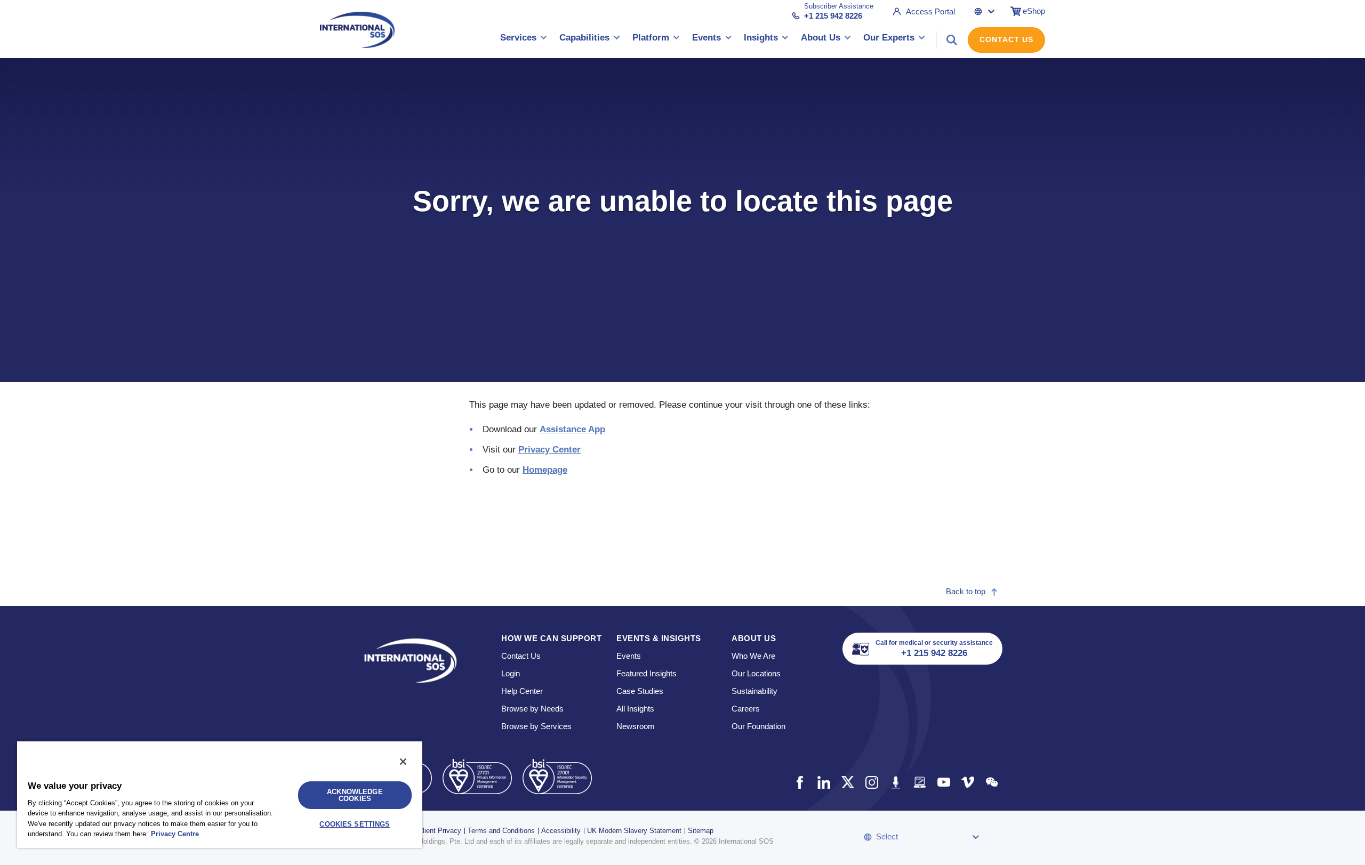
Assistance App (572, 429)
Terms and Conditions (501, 831)
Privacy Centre (175, 834)
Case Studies (639, 691)
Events (628, 655)
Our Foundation (758, 726)
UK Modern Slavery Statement (634, 831)
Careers (746, 708)
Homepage (545, 470)
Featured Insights (646, 673)
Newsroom (635, 726)
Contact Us (1006, 39)
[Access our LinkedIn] (824, 782)
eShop (1034, 10)
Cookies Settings (354, 824)
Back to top (965, 591)
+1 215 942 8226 (833, 15)
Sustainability (754, 691)
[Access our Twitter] (848, 782)
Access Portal (930, 11)
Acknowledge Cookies (354, 795)
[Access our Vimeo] (967, 782)
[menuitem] (523, 39)
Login (510, 673)
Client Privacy (439, 831)
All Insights (635, 708)
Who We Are (753, 655)
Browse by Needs (532, 708)
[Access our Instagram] (872, 782)
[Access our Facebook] (800, 782)
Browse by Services (536, 726)
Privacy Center (549, 449)
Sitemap (700, 831)
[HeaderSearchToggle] (952, 39)
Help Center (522, 691)
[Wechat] (991, 782)
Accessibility (561, 831)
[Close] (403, 761)
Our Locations (756, 673)
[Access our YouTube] (944, 782)
